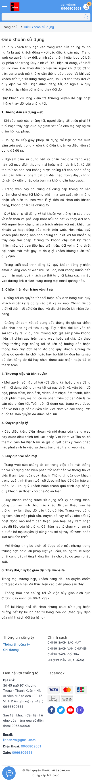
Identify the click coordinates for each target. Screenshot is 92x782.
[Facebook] (51, 710)
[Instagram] (80, 710)
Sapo (56, 775)
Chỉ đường (11, 650)
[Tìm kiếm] (86, 17)
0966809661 (31, 746)
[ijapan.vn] (14, 6)
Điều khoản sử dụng (23, 39)
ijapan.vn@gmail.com (19, 740)
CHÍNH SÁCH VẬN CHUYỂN (67, 648)
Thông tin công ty (16, 644)
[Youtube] (70, 710)
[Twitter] (61, 710)
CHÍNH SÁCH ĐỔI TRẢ (63, 654)
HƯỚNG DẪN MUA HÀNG (66, 660)
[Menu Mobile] (4, 5)
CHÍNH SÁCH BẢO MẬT (64, 642)
